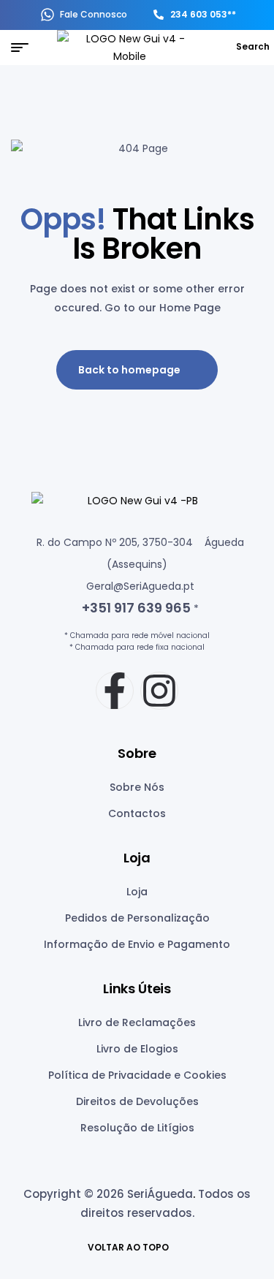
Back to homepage (129, 370)
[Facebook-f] (115, 691)
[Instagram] (159, 691)
